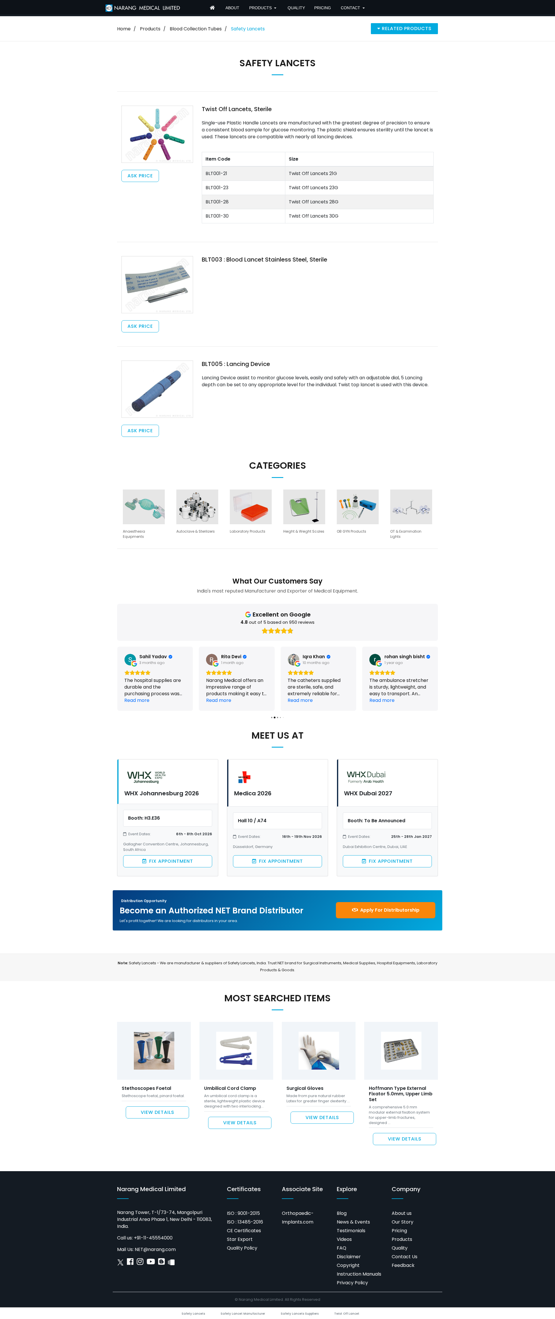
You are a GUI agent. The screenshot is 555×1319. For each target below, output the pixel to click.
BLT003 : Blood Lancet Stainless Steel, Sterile (264, 259)
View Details (157, 1112)
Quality (400, 1248)
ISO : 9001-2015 (243, 1213)
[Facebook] (130, 1263)
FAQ (341, 1248)
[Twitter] (120, 1263)
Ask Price (140, 175)
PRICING (322, 7)
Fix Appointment (170, 861)
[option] (144, 514)
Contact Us (404, 1256)
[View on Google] (130, 659)
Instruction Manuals (359, 1274)
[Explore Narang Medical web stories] (171, 1263)
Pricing (399, 1230)
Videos (344, 1239)
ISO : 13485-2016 (245, 1222)
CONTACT (350, 7)
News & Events (353, 1222)
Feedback (403, 1265)
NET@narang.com (155, 1249)
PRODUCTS (260, 7)
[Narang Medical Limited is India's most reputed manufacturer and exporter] (143, 7)
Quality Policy (242, 1248)
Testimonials (351, 1230)
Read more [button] (136, 700)
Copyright (348, 1265)
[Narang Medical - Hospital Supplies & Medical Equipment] (213, 8)
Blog (342, 1213)
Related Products (406, 28)
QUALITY (296, 7)
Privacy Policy (352, 1282)
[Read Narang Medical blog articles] (161, 1263)
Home (124, 28)
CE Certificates (244, 1230)
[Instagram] (140, 1263)
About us (402, 1213)
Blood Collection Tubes (196, 28)
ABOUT (232, 7)
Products (150, 28)
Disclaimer (349, 1256)
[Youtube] (151, 1263)
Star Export (240, 1239)
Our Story (402, 1222)
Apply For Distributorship (389, 910)
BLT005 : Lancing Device (236, 364)
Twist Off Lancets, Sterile (237, 109)
